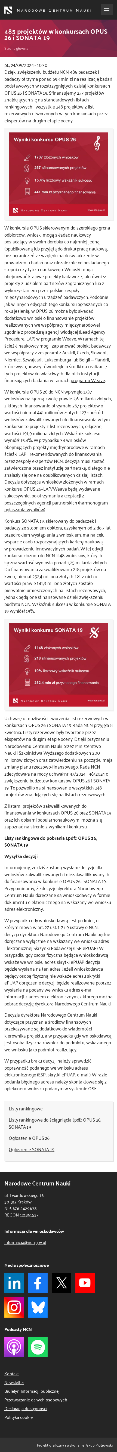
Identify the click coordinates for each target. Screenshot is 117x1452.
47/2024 (77, 773)
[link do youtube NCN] (85, 1283)
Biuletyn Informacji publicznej (32, 1391)
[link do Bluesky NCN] (38, 1307)
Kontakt (11, 1373)
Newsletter (14, 1382)
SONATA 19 (16, 844)
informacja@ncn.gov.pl (25, 1242)
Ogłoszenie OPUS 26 (29, 1137)
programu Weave (88, 380)
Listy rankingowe (25, 1108)
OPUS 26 (87, 837)
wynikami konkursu (68, 826)
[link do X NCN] (61, 1283)
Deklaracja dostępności (25, 1408)
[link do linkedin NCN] (14, 1283)
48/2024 (97, 773)
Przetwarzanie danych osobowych (35, 1399)
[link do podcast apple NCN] (14, 1347)
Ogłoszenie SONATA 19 (31, 1149)
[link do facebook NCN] (38, 1283)
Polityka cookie (18, 1417)
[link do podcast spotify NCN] (38, 1347)
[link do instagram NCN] (14, 1307)
